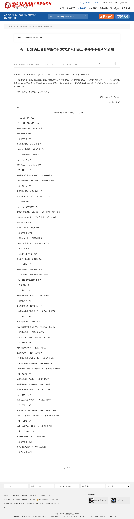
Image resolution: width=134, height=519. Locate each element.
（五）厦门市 (22, 316)
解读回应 (92, 8)
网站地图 (16, 496)
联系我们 (42, 496)
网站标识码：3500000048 (12, 499)
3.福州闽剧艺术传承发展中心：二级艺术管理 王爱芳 (35, 311)
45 (31, 201)
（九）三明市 (22, 405)
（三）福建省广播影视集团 (27, 280)
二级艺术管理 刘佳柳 (23, 442)
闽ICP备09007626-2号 (28, 499)
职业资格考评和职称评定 (44, 26)
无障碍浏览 (122, 16)
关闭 (68, 467)
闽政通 (105, 2)
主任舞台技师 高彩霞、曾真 (26, 254)
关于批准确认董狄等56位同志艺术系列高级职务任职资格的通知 (67, 49)
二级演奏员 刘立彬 (22, 301)
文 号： (18, 37)
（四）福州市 (22, 290)
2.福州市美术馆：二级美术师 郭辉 (28, 306)
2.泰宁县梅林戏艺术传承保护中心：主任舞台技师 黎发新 (36, 416)
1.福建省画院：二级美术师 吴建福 (28, 269)
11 (31, 118)
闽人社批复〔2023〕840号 (33, 37)
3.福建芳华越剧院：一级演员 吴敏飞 (29, 149)
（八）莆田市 (22, 395)
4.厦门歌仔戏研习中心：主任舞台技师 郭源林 (32, 337)
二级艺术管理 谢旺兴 (23, 452)
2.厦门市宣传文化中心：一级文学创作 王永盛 (32, 196)
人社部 (88, 2)
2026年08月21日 (10, 18)
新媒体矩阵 (92, 494)
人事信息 (31, 26)
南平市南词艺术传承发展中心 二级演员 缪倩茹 (33, 426)
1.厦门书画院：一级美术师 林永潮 (28, 191)
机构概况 (70, 8)
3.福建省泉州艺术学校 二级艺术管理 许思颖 (32, 389)
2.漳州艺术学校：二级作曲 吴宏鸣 (28, 353)
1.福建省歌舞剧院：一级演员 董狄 (28, 128)
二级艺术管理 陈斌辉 (23, 233)
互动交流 (114, 8)
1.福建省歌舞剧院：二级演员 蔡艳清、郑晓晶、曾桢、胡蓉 (37, 212)
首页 (62, 8)
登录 (110, 2)
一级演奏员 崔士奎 (22, 133)
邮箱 (49, 496)
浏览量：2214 (72, 64)
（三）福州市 (22, 170)
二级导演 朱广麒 (21, 285)
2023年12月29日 (114, 102)
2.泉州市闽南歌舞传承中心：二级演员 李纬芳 (32, 384)
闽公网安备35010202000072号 (48, 499)
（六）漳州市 (22, 342)
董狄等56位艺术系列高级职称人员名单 (67, 113)
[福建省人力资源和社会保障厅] (28, 5)
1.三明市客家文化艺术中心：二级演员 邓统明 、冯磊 (35, 410)
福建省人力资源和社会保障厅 (109, 97)
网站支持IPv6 (125, 2)
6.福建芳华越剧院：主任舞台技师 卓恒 (30, 259)
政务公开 (81, 8)
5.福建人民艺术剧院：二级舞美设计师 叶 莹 (31, 243)
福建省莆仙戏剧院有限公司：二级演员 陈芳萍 (32, 400)
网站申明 (33, 496)
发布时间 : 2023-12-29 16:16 (54, 64)
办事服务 (103, 8)
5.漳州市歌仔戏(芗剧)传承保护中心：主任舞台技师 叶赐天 (37, 369)
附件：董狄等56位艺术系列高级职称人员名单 (32, 92)
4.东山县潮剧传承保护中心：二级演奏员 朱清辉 (33, 363)
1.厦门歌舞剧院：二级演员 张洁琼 (28, 322)
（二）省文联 (22, 160)
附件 (17, 107)
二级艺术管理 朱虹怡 (23, 248)
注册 (116, 2)
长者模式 (107, 16)
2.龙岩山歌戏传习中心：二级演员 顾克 (30, 447)
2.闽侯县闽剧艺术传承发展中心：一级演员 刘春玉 (34, 180)
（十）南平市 (22, 421)
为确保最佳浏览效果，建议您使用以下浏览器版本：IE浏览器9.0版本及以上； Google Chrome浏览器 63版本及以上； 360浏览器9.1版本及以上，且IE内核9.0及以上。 (67, 516)
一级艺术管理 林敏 (22, 139)
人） (33, 118)
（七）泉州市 (22, 374)
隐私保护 (7, 496)
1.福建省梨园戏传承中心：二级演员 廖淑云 (31, 379)
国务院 (80, 2)
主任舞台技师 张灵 (22, 222)
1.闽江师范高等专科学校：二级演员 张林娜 (31, 295)
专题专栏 (125, 8)
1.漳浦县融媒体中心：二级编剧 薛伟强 (30, 348)
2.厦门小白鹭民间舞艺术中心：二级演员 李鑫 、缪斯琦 (36, 327)
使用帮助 (24, 496)
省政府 (95, 2)
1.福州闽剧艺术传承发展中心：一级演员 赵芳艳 (33, 175)
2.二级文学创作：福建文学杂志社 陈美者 (31, 275)
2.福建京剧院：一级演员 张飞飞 (27, 144)
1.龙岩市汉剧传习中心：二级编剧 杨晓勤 (30, 436)
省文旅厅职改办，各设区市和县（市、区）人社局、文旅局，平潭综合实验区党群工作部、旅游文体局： (52, 75)
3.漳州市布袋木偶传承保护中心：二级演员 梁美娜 (34, 358)
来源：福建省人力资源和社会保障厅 (27, 64)
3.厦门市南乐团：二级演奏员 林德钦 (29, 332)
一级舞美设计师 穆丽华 (26, 154)
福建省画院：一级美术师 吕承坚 (27, 165)
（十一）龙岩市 (23, 431)
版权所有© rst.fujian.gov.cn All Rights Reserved (18, 503)
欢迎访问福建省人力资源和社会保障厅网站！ (21, 15)
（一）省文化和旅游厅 (25, 123)
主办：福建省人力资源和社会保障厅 (67, 514)
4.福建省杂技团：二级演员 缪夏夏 (28, 238)
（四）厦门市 (22, 186)
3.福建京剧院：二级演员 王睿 (26, 228)
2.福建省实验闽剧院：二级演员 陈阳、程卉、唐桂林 (35, 217)
